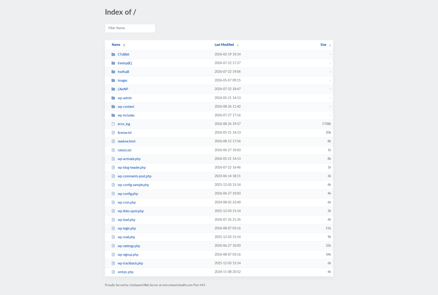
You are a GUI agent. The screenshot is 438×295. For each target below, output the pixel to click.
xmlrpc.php (125, 272)
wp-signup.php (128, 254)
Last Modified (224, 45)
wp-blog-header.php (132, 167)
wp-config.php (128, 193)
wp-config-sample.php (133, 185)
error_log (124, 124)
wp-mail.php (126, 237)
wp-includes (126, 115)
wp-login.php (127, 228)
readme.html (126, 141)
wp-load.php (126, 220)
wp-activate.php (129, 159)
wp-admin (125, 98)
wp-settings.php (129, 246)
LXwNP (123, 89)
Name (116, 45)
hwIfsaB (123, 72)
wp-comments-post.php (134, 176)
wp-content (126, 107)
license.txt (125, 133)
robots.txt (124, 150)
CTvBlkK (123, 54)
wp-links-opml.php (131, 211)
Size (323, 45)
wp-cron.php (127, 202)
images (122, 80)
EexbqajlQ (125, 63)
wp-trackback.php (130, 263)
